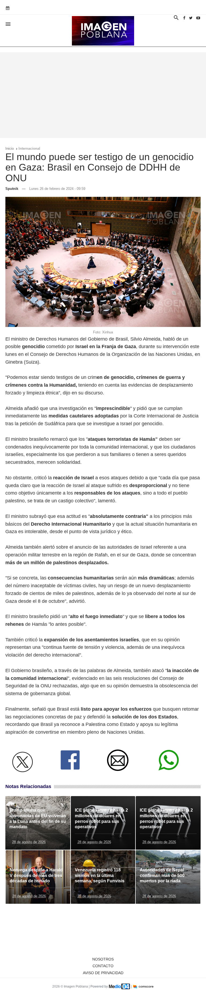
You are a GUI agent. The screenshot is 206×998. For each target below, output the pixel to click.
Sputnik (11, 189)
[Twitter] (190, 18)
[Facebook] (184, 18)
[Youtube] (198, 18)
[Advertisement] (103, 95)
